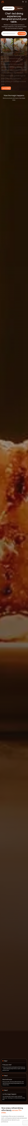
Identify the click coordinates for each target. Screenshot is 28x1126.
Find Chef (22, 33)
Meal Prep (20, 8)
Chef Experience (8, 8)
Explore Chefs (6, 88)
